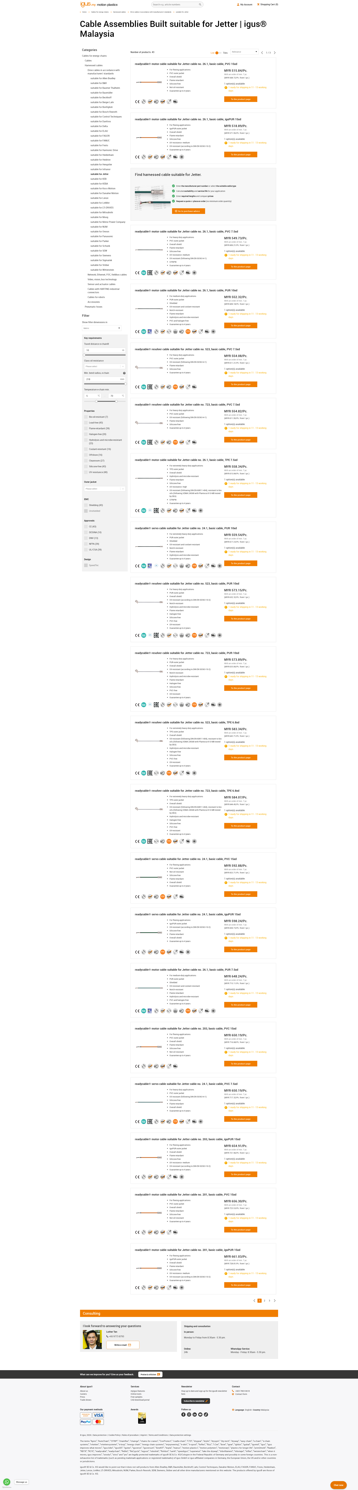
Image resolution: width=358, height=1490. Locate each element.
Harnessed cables (119, 12)
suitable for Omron (99, 231)
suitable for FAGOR (100, 135)
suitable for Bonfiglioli (101, 107)
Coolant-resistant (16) (100, 449)
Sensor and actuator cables (101, 284)
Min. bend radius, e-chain (96, 372)
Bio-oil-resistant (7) (98, 416)
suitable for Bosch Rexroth (103, 111)
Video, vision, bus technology (102, 279)
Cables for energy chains (100, 12)
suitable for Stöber (99, 265)
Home (84, 12)
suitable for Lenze (99, 198)
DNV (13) (93, 538)
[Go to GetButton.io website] (6, 1487)
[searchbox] (175, 4)
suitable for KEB (98, 178)
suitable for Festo (99, 145)
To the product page (241, 99)
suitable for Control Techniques (106, 116)
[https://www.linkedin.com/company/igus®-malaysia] (195, 1414)
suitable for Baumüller (101, 92)
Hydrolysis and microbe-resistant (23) (105, 441)
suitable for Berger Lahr (102, 102)
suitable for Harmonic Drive (104, 150)
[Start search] (200, 4)
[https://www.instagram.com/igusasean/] (189, 1414)
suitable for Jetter (99, 174)
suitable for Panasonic (101, 236)
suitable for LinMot (100, 202)
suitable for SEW (98, 250)
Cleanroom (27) (96, 460)
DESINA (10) (95, 532)
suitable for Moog (99, 217)
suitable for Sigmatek (101, 260)
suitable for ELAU (99, 131)
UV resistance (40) (98, 472)
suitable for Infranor (100, 169)
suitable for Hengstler (101, 164)
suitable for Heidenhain (102, 154)
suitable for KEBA (99, 183)
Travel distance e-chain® (96, 343)
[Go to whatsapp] (6, 1481)
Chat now (338, 1485)
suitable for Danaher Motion (104, 193)
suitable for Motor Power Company (107, 221)
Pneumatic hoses (93, 306)
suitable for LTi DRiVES (102, 207)
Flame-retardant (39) (99, 428)
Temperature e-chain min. (96, 389)
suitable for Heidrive (100, 159)
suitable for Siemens (100, 255)
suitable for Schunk (100, 245)
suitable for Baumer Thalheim (105, 87)
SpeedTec (94, 565)
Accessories (94, 301)
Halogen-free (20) (97, 434)
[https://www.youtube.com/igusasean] (200, 1414)
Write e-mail (120, 1345)
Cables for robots (96, 297)
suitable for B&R (98, 83)
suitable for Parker (99, 241)
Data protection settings (180, 1435)
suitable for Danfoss (100, 121)
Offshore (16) (95, 454)
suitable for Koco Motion (102, 188)
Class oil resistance (94, 360)
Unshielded (94, 510)
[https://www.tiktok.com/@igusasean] (206, 1414)
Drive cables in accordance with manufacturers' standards (150, 12)
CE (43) (92, 526)
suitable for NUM (98, 226)
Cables (88, 60)
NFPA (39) (94, 543)
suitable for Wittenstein (102, 269)
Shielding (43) (96, 505)
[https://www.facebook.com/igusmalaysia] (183, 1414)
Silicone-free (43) (97, 466)
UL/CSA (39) (95, 549)
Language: (243, 1409)
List (213, 52)
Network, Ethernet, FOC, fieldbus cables (107, 274)
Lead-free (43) (96, 422)
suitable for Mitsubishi (101, 212)
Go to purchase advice (187, 212)
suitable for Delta (99, 126)
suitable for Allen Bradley (102, 78)
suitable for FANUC (100, 140)
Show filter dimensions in (94, 322)
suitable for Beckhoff (101, 97)
